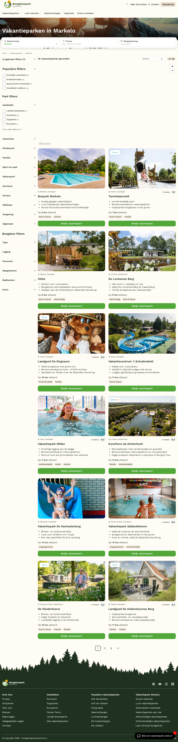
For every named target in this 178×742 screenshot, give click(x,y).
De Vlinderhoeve (49, 609)
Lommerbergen (99, 716)
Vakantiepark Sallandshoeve (127, 526)
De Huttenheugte (100, 721)
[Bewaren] (100, 153)
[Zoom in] (172, 66)
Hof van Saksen (99, 703)
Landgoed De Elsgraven (54, 361)
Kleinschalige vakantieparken (151, 716)
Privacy (6, 699)
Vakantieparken (16, 53)
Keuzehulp (168, 4)
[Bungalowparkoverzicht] (17, 4)
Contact (6, 725)
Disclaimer (8, 703)
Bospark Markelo (49, 196)
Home (4, 53)
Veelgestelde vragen (13, 721)
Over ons (7, 708)
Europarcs (52, 708)
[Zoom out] (172, 70)
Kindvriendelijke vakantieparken (153, 721)
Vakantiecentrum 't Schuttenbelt (130, 361)
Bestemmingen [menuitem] (52, 13)
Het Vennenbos (99, 699)
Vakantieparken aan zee (148, 712)
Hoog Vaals (97, 708)
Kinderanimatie (15, 79)
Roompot (12, 124)
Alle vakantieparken (57, 721)
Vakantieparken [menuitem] (10, 13)
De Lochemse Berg (121, 279)
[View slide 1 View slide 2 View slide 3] (71, 168)
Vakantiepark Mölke (51, 444)
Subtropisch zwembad (148, 708)
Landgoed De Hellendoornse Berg (131, 609)
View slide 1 (68, 185)
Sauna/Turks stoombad (19, 84)
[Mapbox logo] (45, 143)
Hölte (41, 279)
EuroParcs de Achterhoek (125, 444)
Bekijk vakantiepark (71, 223)
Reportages (8, 716)
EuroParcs (13, 115)
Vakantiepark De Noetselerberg (59, 526)
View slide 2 (71, 185)
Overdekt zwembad (18, 75)
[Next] (100, 173)
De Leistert (97, 725)
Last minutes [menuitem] (32, 13)
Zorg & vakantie (144, 699)
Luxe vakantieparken (147, 703)
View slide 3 (75, 185)
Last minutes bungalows (149, 725)
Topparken (13, 119)
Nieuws (6, 712)
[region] (107, 104)
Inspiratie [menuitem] (69, 13)
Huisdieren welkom (17, 88)
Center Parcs (54, 712)
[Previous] (41, 173)
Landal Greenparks (17, 111)
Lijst (169, 59)
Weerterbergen (99, 712)
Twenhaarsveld (118, 196)
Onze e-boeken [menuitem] (85, 13)
